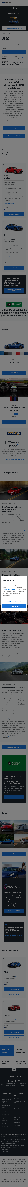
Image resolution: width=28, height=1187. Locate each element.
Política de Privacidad (9, 589)
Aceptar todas (14, 606)
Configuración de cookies (14, 601)
